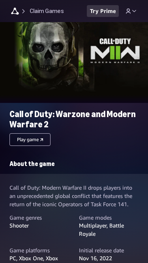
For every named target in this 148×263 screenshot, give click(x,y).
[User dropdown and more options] (131, 11)
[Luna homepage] (15, 12)
